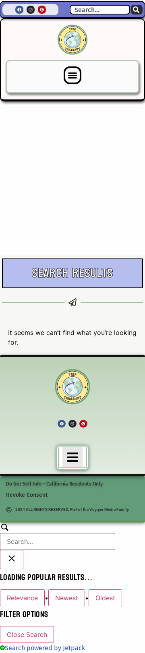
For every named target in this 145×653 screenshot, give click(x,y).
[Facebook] (19, 9)
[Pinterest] (41, 9)
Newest (66, 598)
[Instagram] (30, 9)
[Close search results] (11, 559)
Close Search (27, 634)
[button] (72, 75)
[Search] (137, 9)
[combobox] (100, 9)
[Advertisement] (72, 177)
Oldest (105, 598)
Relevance (22, 598)
